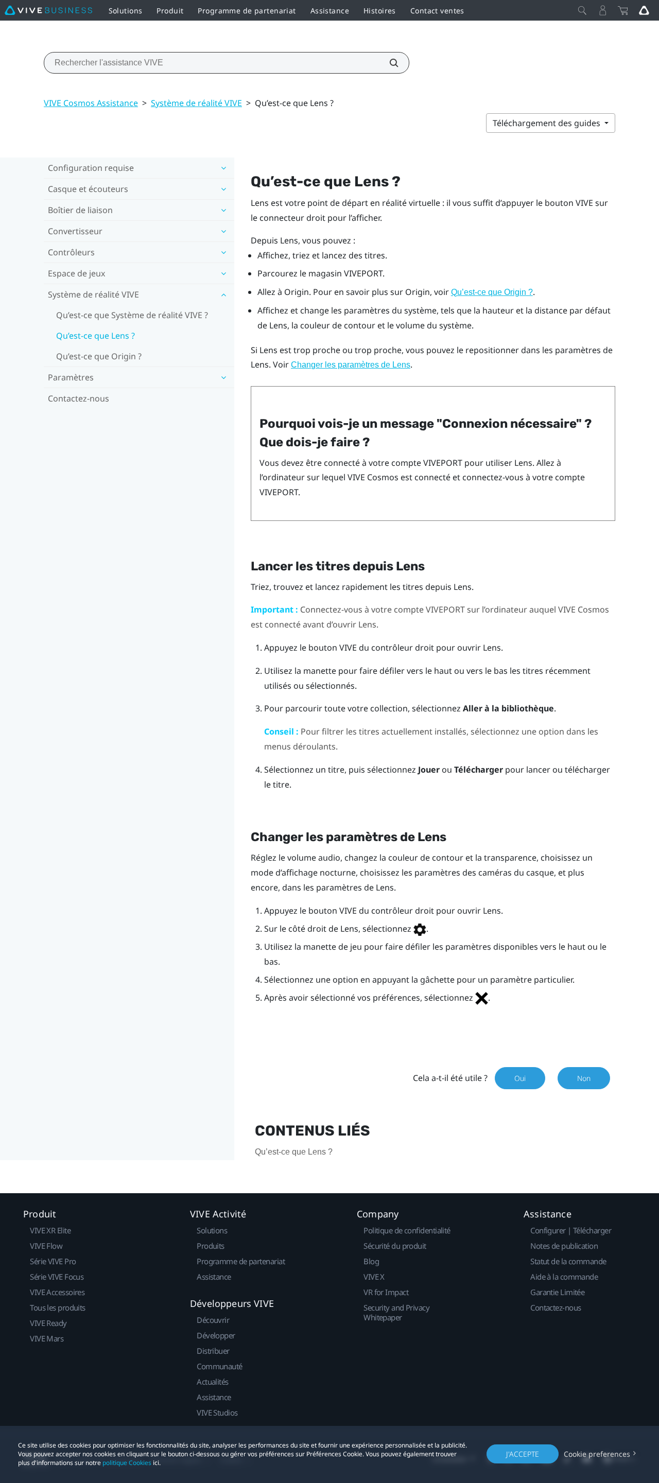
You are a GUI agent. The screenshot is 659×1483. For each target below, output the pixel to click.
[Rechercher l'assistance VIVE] (388, 63)
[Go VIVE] (644, 10)
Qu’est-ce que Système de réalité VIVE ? (132, 315)
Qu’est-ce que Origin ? (99, 356)
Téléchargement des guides (547, 123)
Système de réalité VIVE (196, 103)
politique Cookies (126, 1462)
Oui (520, 1078)
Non (584, 1078)
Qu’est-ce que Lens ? (95, 335)
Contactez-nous (78, 398)
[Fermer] (582, 10)
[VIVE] (48, 10)
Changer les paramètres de (350, 364)
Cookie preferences (597, 1454)
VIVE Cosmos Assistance (91, 103)
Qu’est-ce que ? (492, 292)
